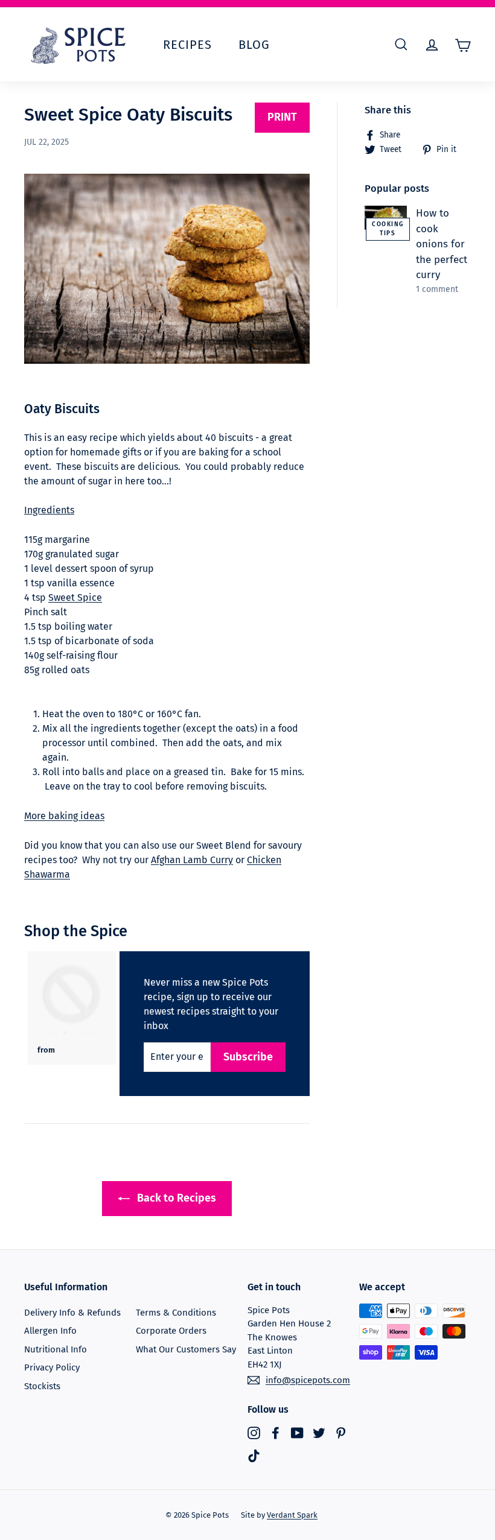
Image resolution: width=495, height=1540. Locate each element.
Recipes (187, 44)
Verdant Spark (292, 1514)
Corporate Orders (171, 1330)
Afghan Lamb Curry (192, 860)
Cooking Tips (388, 229)
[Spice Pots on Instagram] (254, 1433)
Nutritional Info (55, 1349)
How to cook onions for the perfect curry (441, 244)
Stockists (42, 1386)
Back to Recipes (175, 1198)
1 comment (437, 289)
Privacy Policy (52, 1367)
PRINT (282, 117)
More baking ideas (64, 816)
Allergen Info (50, 1330)
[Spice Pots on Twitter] (319, 1433)
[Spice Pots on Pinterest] (340, 1433)
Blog (254, 44)
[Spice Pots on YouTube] (297, 1433)
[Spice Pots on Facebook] (275, 1433)
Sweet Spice (75, 597)
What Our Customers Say (186, 1349)
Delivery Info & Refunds (72, 1312)
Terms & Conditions (176, 1312)
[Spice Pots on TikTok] (254, 1455)
